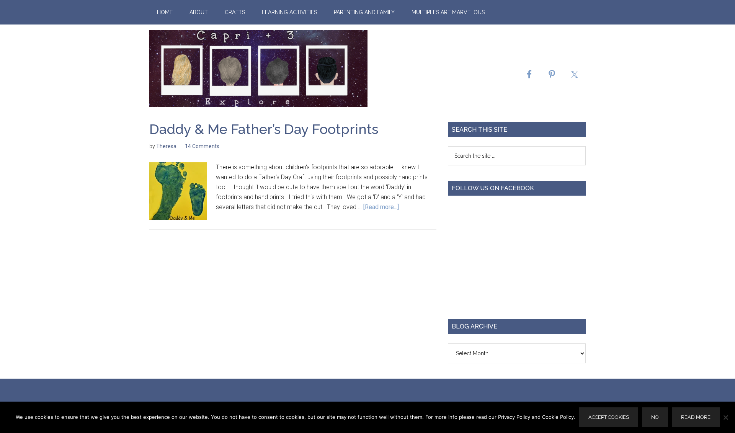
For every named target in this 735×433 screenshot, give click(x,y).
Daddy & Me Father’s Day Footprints (263, 129)
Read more (695, 417)
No (655, 417)
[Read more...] (381, 207)
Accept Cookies (608, 417)
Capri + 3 (258, 68)
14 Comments (202, 146)
